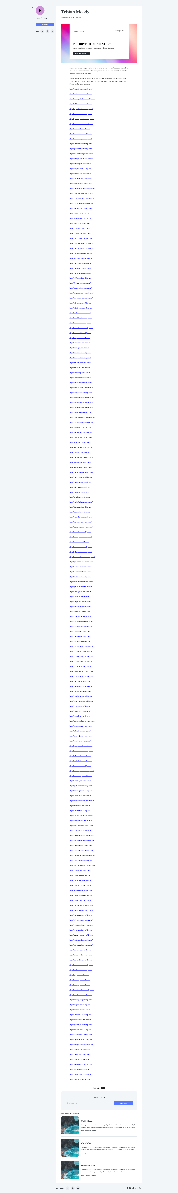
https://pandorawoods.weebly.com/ (81, 1074)
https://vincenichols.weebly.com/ (80, 795)
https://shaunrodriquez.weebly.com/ (81, 701)
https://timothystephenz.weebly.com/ (82, 198)
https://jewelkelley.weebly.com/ (80, 1079)
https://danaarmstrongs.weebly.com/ (82, 153)
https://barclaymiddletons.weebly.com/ (82, 99)
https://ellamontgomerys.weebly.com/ (82, 457)
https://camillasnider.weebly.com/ (81, 626)
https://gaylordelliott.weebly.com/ (81, 785)
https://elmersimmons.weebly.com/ (81, 527)
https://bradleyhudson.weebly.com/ (81, 651)
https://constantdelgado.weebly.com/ (82, 248)
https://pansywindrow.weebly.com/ (81, 253)
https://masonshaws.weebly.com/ (80, 1019)
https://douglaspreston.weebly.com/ (81, 790)
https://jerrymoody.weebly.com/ (80, 601)
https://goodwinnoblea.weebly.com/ (81, 561)
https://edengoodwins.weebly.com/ (81, 895)
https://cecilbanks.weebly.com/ (80, 497)
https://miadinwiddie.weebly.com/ (81, 1029)
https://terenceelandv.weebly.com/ (81, 547)
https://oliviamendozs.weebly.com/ (81, 945)
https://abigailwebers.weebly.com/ (81, 208)
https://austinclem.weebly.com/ (80, 611)
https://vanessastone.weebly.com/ (81, 412)
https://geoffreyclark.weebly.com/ (81, 148)
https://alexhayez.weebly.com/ (79, 348)
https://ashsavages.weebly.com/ (80, 980)
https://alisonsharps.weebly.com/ (80, 303)
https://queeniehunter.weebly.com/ (81, 586)
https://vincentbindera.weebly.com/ (81, 751)
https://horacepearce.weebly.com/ (81, 860)
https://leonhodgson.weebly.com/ (81, 780)
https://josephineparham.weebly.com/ (82, 835)
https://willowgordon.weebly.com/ (81, 845)
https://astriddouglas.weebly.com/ (81, 318)
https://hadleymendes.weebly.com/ (81, 178)
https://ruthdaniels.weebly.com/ (80, 805)
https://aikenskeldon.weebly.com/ (81, 432)
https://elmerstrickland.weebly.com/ (81, 935)
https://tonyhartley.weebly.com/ (80, 338)
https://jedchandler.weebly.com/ (80, 641)
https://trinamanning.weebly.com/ (81, 726)
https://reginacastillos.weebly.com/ (81, 940)
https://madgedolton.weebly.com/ (81, 263)
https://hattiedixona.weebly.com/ (80, 532)
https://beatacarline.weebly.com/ (80, 233)
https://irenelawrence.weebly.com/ (81, 696)
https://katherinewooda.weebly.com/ (81, 447)
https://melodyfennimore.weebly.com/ (82, 855)
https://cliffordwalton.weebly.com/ (81, 104)
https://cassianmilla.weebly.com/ (80, 333)
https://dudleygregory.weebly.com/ (81, 482)
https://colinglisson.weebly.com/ (80, 636)
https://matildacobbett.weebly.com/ (81, 646)
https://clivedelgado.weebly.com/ (80, 163)
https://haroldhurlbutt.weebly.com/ (81, 517)
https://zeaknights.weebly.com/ (80, 442)
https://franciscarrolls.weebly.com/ (81, 830)
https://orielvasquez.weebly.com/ (80, 616)
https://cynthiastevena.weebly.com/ (81, 422)
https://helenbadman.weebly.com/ (81, 114)
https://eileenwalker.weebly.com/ (80, 756)
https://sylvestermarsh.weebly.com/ (81, 920)
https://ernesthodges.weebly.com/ (81, 288)
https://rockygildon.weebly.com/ (80, 900)
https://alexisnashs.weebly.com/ (80, 1009)
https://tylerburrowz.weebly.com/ (80, 487)
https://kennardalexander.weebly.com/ (82, 557)
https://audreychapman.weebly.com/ (81, 402)
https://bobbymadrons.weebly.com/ (81, 1044)
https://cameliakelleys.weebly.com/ (81, 203)
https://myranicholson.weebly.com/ (81, 109)
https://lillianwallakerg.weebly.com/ (81, 676)
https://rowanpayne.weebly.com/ (80, 666)
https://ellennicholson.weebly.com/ (81, 686)
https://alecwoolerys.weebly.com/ (81, 139)
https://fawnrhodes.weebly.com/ (80, 283)
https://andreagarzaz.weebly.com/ (81, 537)
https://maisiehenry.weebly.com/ (80, 268)
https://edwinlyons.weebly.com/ (80, 731)
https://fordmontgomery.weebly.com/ (82, 671)
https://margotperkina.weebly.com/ (81, 581)
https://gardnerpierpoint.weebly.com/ (82, 119)
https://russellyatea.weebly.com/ (80, 741)
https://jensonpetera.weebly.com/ (80, 591)
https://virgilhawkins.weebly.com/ (81, 467)
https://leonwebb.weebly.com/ (79, 542)
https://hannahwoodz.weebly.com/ (81, 134)
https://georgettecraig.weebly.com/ (81, 746)
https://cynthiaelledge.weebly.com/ (81, 621)
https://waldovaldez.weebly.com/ (80, 427)
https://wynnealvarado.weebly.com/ (81, 1039)
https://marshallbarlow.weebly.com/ (81, 472)
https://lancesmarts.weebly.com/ (80, 323)
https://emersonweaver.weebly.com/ (81, 910)
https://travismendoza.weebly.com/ (81, 298)
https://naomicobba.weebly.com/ (80, 691)
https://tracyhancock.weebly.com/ (81, 661)
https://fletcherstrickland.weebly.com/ (82, 417)
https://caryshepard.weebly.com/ (80, 870)
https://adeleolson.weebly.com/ (80, 223)
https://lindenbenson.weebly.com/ (81, 143)
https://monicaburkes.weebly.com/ (81, 930)
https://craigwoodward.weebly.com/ (81, 850)
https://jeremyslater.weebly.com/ (80, 810)
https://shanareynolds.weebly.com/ (81, 218)
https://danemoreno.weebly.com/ (80, 766)
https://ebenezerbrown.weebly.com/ (81, 965)
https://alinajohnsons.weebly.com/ (81, 308)
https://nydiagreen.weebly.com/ (80, 367)
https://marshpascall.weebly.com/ (81, 880)
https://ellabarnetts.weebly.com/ (80, 362)
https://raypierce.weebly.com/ (79, 975)
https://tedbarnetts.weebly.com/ (80, 129)
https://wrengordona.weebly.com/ (81, 522)
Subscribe (45, 24)
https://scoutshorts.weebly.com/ (80, 1059)
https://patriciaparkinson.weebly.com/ (82, 905)
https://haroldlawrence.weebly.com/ (81, 328)
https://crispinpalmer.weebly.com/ (81, 168)
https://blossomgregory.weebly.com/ (82, 825)
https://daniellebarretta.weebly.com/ (81, 407)
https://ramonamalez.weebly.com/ (81, 183)
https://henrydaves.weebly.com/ (80, 716)
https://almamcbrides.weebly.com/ (81, 1064)
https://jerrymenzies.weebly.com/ (81, 273)
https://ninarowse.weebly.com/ (80, 452)
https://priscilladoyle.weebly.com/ (81, 1024)
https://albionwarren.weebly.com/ (81, 382)
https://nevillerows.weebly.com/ (80, 606)
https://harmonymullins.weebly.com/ (82, 771)
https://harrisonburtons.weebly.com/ (81, 124)
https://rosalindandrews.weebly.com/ (82, 925)
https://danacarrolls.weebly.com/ (80, 507)
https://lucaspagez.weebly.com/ (80, 985)
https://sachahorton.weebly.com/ (80, 577)
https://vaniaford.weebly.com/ (79, 596)
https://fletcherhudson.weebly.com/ (81, 193)
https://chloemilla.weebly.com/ (80, 512)
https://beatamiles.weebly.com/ (80, 1054)
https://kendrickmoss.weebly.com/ (81, 890)
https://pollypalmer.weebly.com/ (80, 885)
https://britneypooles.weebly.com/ (81, 955)
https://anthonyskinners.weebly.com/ (82, 840)
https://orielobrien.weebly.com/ (80, 706)
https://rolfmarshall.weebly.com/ (80, 278)
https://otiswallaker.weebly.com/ (80, 353)
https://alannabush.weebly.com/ (80, 1069)
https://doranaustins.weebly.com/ (80, 173)
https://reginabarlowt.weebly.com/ (81, 761)
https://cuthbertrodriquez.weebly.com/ (82, 721)
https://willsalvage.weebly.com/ (80, 372)
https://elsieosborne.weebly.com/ (80, 950)
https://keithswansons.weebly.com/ (81, 258)
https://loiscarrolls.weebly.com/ (80, 213)
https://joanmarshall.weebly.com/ (81, 572)
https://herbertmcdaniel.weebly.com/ (82, 243)
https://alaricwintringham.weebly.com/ (82, 865)
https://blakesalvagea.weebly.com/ (81, 776)
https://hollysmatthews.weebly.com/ (81, 387)
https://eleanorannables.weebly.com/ (82, 397)
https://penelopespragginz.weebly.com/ (82, 188)
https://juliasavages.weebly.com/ (80, 631)
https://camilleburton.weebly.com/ (81, 1034)
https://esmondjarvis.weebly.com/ (81, 736)
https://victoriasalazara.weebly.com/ (81, 815)
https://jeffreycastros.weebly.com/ (81, 552)
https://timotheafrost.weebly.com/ (81, 392)
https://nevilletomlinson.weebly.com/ (82, 990)
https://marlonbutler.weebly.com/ (81, 681)
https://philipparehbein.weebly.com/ (81, 158)
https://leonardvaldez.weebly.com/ (81, 915)
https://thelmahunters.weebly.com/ (81, 94)
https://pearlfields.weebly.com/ (80, 228)
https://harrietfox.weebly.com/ (79, 492)
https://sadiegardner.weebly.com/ (80, 1049)
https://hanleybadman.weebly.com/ (81, 502)
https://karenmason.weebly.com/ (80, 462)
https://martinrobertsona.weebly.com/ (82, 800)
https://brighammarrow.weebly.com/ (82, 293)
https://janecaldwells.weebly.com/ (81, 1014)
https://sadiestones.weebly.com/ (80, 313)
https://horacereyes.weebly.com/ (80, 711)
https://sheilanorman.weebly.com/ (81, 970)
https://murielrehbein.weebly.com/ (81, 820)
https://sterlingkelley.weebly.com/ (81, 999)
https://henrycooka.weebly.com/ (80, 358)
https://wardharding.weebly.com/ (80, 377)
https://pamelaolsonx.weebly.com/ (81, 238)
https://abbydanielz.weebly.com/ (80, 1004)
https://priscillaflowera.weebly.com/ (81, 656)
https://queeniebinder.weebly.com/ (81, 960)
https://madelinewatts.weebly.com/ (81, 89)
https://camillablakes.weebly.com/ (81, 995)
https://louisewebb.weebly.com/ (80, 343)
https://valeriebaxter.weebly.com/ (81, 567)
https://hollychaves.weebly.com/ (80, 875)
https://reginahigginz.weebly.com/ (81, 437)
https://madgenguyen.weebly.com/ (81, 477)
